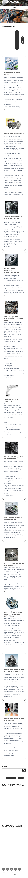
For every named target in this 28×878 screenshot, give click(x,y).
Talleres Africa (11, 2)
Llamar (22, 40)
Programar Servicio (11, 777)
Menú (14, 7)
